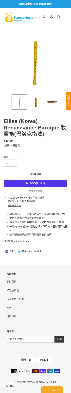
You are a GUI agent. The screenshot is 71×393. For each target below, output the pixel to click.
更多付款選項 (35, 191)
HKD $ (44, 359)
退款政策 (12, 316)
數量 (6, 157)
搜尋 (9, 307)
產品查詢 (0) (68, 100)
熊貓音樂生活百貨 (30, 382)
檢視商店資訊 (14, 205)
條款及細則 (13, 290)
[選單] (65, 16)
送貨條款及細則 (15, 299)
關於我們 (12, 281)
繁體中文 (26, 359)
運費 (17, 145)
